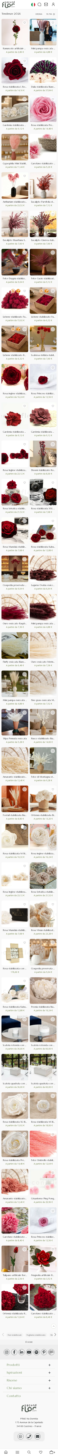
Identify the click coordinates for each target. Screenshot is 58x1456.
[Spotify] (36, 1352)
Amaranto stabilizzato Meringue (19, 776)
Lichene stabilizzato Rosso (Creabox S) (22, 355)
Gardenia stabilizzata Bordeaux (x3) (21, 431)
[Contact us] (29, 1436)
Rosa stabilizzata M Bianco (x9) (19, 853)
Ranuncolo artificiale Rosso (16, 48)
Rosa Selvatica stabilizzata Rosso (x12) (22, 508)
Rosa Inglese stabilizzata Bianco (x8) (21, 891)
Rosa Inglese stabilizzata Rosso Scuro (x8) (24, 470)
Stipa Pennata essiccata (15, 738)
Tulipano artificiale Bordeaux (17, 1275)
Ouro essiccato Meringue (44, 661)
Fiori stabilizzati (15, 1335)
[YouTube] (29, 1352)
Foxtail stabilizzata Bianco (16, 815)
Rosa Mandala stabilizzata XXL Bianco (22, 930)
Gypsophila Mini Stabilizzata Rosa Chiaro (23, 163)
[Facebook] (14, 1352)
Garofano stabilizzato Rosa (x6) (19, 1236)
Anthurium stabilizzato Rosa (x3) (19, 201)
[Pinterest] (44, 1352)
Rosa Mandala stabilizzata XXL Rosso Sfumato (26, 546)
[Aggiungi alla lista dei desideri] (24, 22)
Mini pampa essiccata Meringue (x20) (22, 700)
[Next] (55, 1335)
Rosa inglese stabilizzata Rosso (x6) (21, 393)
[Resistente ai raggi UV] (18, 291)
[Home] (5, 1452)
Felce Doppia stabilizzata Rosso (19, 278)
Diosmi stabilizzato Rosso (44, 470)
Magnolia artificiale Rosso (44, 1275)
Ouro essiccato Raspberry (16, 623)
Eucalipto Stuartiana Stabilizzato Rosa (22, 240)
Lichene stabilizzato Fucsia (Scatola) (21, 316)
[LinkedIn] (22, 1352)
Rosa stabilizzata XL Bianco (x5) (19, 1121)
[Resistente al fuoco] (13, 291)
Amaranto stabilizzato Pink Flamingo (21, 1198)
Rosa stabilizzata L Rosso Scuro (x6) (21, 86)
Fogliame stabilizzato (36, 1335)
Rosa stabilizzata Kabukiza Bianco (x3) (22, 1006)
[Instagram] (7, 1352)
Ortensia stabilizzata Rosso (16, 1313)
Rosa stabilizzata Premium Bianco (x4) (22, 1160)
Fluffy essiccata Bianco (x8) (16, 661)
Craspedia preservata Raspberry (19, 585)
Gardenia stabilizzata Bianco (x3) (19, 125)
